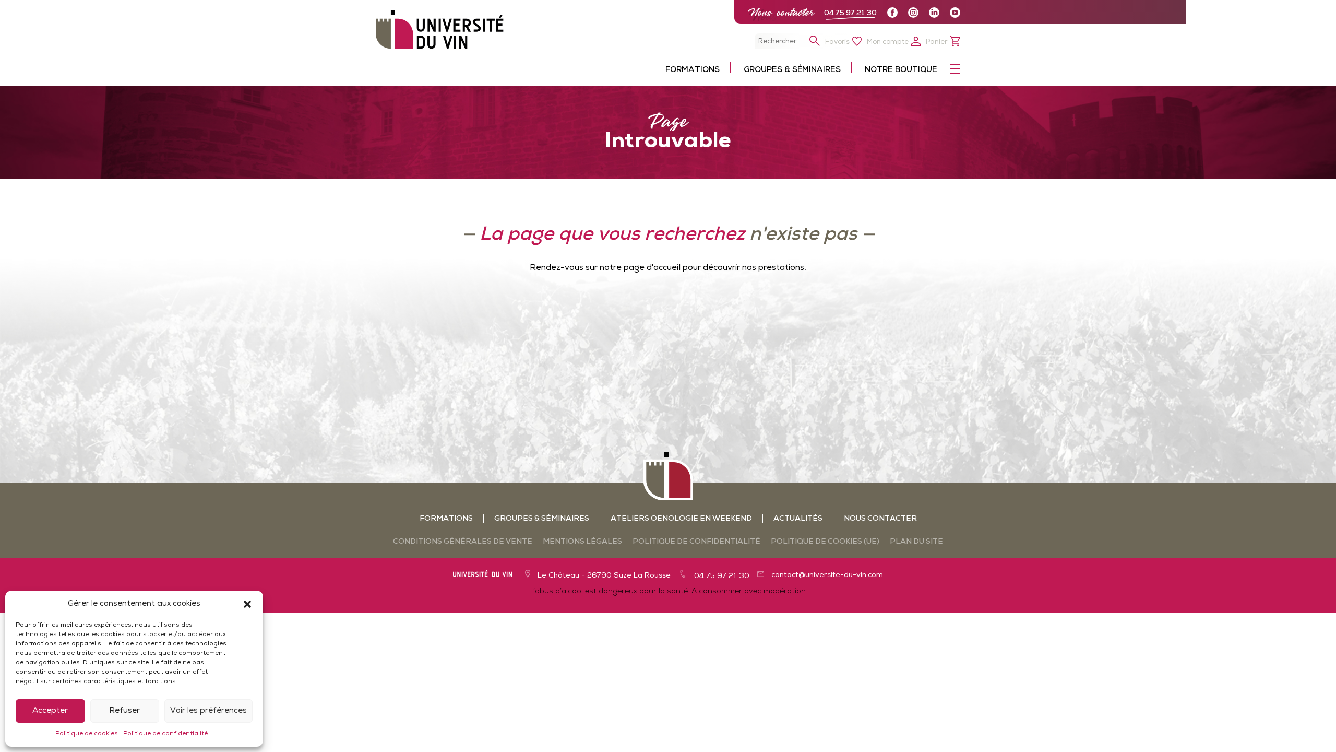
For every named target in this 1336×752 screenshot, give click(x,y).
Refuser (124, 711)
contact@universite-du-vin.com (827, 575)
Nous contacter (781, 12)
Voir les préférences (208, 711)
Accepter (50, 711)
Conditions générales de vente (462, 542)
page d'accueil (652, 268)
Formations (446, 519)
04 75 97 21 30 (850, 13)
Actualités (797, 519)
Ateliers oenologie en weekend (681, 519)
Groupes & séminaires (541, 519)
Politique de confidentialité (165, 734)
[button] (247, 604)
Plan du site (916, 542)
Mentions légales (582, 542)
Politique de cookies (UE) (825, 542)
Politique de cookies (86, 734)
